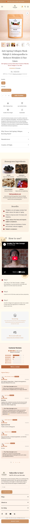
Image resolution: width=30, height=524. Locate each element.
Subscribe (6, 492)
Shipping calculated (17, 74)
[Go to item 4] (18, 45)
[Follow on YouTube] (10, 514)
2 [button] (13, 462)
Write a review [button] (15, 367)
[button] (13, 68)
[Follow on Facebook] (2, 514)
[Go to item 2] (8, 45)
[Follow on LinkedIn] (14, 514)
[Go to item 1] (3, 45)
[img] (4, 379)
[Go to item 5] (23, 45)
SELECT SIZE (15, 521)
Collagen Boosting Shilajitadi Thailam (15, 337)
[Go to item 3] (13, 45)
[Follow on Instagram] (6, 514)
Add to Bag (19, 95)
